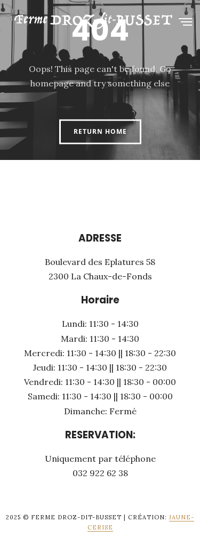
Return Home (100, 131)
